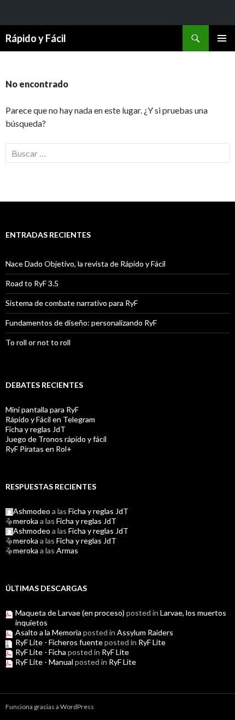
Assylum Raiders (145, 632)
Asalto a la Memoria (48, 632)
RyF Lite (152, 642)
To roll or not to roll (37, 342)
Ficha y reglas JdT (35, 429)
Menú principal (222, 38)
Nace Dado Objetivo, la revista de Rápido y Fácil (85, 263)
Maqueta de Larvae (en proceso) (70, 612)
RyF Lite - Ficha (40, 652)
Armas (67, 550)
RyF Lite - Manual (44, 661)
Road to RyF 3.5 (31, 283)
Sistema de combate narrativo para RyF (71, 303)
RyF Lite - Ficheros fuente (59, 642)
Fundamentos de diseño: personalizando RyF (81, 322)
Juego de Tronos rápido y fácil (56, 439)
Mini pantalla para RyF (42, 409)
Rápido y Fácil (35, 38)
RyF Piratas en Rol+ (38, 448)
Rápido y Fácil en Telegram (50, 419)
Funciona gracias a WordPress (49, 707)
